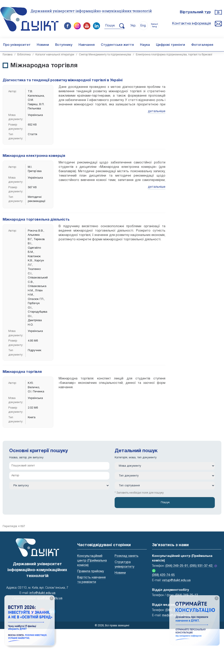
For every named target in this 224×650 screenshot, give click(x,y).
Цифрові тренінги (170, 44)
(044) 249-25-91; (177, 566)
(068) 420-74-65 (163, 575)
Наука (145, 44)
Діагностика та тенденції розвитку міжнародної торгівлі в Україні (62, 80)
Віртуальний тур (195, 12)
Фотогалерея (202, 44)
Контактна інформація (191, 23)
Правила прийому (90, 571)
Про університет (17, 44)
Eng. (143, 25)
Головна (7, 54)
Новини (43, 44)
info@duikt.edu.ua (42, 593)
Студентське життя (117, 44)
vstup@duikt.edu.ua (176, 580)
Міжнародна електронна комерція (34, 156)
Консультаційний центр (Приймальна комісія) (92, 561)
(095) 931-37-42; (201, 566)
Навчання (87, 44)
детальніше (156, 111)
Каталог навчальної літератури (54, 54)
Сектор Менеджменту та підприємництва (105, 54)
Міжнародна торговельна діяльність (36, 219)
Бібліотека (24, 54)
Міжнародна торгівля (22, 372)
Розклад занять (126, 556)
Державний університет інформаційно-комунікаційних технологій (91, 11)
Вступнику (63, 44)
